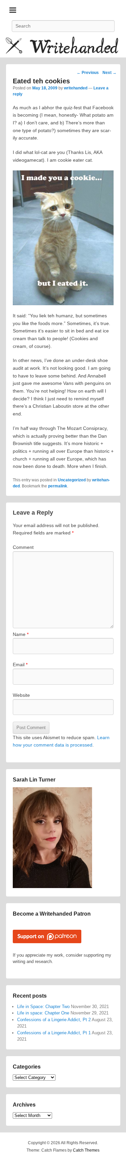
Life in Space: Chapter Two (43, 1006)
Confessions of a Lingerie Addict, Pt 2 (54, 1019)
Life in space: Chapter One (43, 1012)
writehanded (75, 88)
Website (21, 695)
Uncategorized (72, 480)
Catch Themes (86, 1150)
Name (21, 634)
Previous (88, 72)
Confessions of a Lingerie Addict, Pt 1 (54, 1032)
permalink (57, 486)
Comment (23, 547)
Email (20, 664)
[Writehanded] (63, 46)
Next (109, 72)
